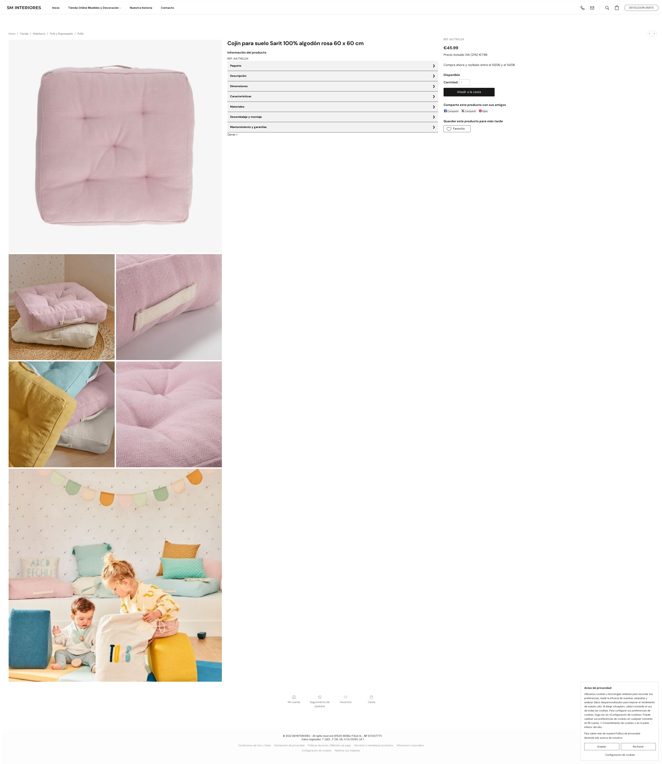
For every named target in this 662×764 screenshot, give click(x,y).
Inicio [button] (55, 7)
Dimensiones (239, 86)
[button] (24, 7)
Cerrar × (232, 134)
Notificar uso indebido (347, 750)
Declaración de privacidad (289, 745)
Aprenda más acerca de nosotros (603, 737)
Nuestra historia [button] (141, 7)
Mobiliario (39, 33)
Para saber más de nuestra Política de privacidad (612, 733)
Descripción (238, 76)
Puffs (80, 33)
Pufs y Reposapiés (61, 33)
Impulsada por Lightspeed (333, 756)
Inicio (12, 33)
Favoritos (346, 702)
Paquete (235, 65)
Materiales (237, 106)
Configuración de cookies (317, 750)
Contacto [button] (167, 7)
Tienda (24, 33)
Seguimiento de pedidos (320, 704)
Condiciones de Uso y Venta (254, 745)
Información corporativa (410, 745)
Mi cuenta (294, 702)
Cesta (371, 702)
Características (240, 96)
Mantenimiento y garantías (248, 127)
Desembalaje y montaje (246, 117)
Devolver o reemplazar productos (373, 745)
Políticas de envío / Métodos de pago (329, 745)
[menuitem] (649, 33)
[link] (620, 753)
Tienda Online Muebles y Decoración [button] (93, 7)
